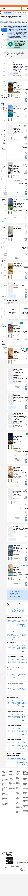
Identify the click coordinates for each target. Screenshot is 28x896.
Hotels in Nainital (18, 814)
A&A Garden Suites (13, 730)
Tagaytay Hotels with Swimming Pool (19, 623)
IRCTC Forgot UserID (5, 802)
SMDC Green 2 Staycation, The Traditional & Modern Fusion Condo (20, 747)
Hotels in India (4, 797)
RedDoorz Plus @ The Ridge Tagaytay (14, 648)
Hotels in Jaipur (18, 788)
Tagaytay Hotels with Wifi (9, 622)
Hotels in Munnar (18, 796)
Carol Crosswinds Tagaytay (14, 716)
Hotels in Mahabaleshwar (19, 807)
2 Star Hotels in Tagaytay (14, 661)
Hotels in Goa (18, 774)
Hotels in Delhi (19, 775)
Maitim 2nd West (23, 610)
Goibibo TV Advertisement (12, 788)
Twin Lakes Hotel (8, 744)
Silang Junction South (19, 610)
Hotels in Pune (19, 784)
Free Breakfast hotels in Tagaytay (19, 675)
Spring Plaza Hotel (18, 647)
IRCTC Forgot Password (5, 804)
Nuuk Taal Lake (8, 730)
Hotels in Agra (19, 786)
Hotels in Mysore (18, 793)
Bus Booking (4, 781)
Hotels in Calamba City (19, 688)
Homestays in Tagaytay (19, 636)
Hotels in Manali (18, 812)
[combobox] (10, 8)
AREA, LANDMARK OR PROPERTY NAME (8, 6)
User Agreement (11, 776)
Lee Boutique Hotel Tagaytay (19, 703)
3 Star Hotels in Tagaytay (19, 661)
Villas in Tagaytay (24, 635)
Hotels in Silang (23, 688)
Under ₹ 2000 (4, 122)
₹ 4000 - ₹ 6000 (4, 134)
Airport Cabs (5, 794)
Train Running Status (4, 789)
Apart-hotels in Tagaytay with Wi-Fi (24, 760)
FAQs (10, 789)
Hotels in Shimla (18, 809)
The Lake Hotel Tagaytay (14, 702)
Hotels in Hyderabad (18, 783)
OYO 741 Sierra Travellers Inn (24, 648)
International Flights (5, 780)
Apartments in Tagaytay (10, 635)
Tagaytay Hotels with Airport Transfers (24, 623)
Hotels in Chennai (18, 798)
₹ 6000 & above (4, 141)
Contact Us (11, 779)
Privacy (10, 778)
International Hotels (5, 777)
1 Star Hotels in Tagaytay (9, 661)
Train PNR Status (4, 793)
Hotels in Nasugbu (9, 687)
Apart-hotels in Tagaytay (14, 636)
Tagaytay (9, 609)
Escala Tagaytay (9, 715)
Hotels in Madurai (18, 801)
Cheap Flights (5, 787)
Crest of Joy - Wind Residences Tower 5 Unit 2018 (24, 745)
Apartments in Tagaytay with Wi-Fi (10, 760)
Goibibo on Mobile (11, 785)
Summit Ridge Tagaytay (24, 702)
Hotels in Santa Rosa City (13, 689)
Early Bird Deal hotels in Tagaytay (14, 675)
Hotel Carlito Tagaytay (19, 730)
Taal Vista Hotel (8, 702)
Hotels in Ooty (19, 804)
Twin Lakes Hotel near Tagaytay (19, 717)
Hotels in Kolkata (18, 803)
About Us (10, 774)
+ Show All (22, 626)
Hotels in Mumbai (18, 778)
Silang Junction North (14, 610)
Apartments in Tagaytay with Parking (15, 760)
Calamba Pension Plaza (9, 647)
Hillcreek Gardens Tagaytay (24, 730)
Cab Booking (4, 783)
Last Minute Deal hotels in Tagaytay (24, 675)
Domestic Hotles (4, 775)
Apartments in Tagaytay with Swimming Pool (20, 761)
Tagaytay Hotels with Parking (14, 622)
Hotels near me (4, 799)
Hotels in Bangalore (18, 780)
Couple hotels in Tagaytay (9, 674)
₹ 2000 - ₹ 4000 (4, 128)
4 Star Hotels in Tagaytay (24, 661)
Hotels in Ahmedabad (18, 791)
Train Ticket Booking (4, 785)
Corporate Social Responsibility (12, 782)
